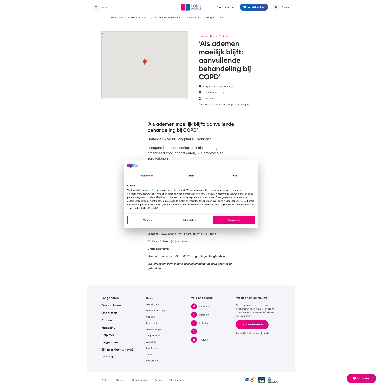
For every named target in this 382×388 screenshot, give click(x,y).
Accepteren (234, 220)
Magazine (108, 327)
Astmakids (151, 342)
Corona (106, 320)
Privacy (158, 380)
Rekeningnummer (177, 380)
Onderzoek (109, 313)
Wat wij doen (152, 304)
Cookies (105, 380)
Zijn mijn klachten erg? (117, 349)
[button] (145, 62)
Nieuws (149, 298)
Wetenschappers (154, 329)
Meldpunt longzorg (155, 310)
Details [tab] (191, 175)
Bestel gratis (152, 323)
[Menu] (96, 7)
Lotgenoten (109, 342)
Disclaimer (121, 380)
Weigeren (148, 220)
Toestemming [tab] (146, 175)
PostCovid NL (153, 360)
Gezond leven (111, 305)
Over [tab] (235, 175)
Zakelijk (150, 354)
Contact (107, 357)
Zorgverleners (153, 335)
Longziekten (110, 298)
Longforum (151, 348)
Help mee (108, 335)
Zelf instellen (189, 220)
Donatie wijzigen (140, 380)
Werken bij (151, 317)
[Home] (191, 8)
